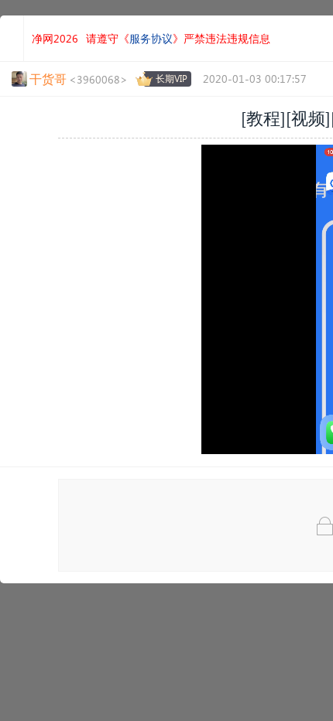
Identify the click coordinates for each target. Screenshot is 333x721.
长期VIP (171, 78)
